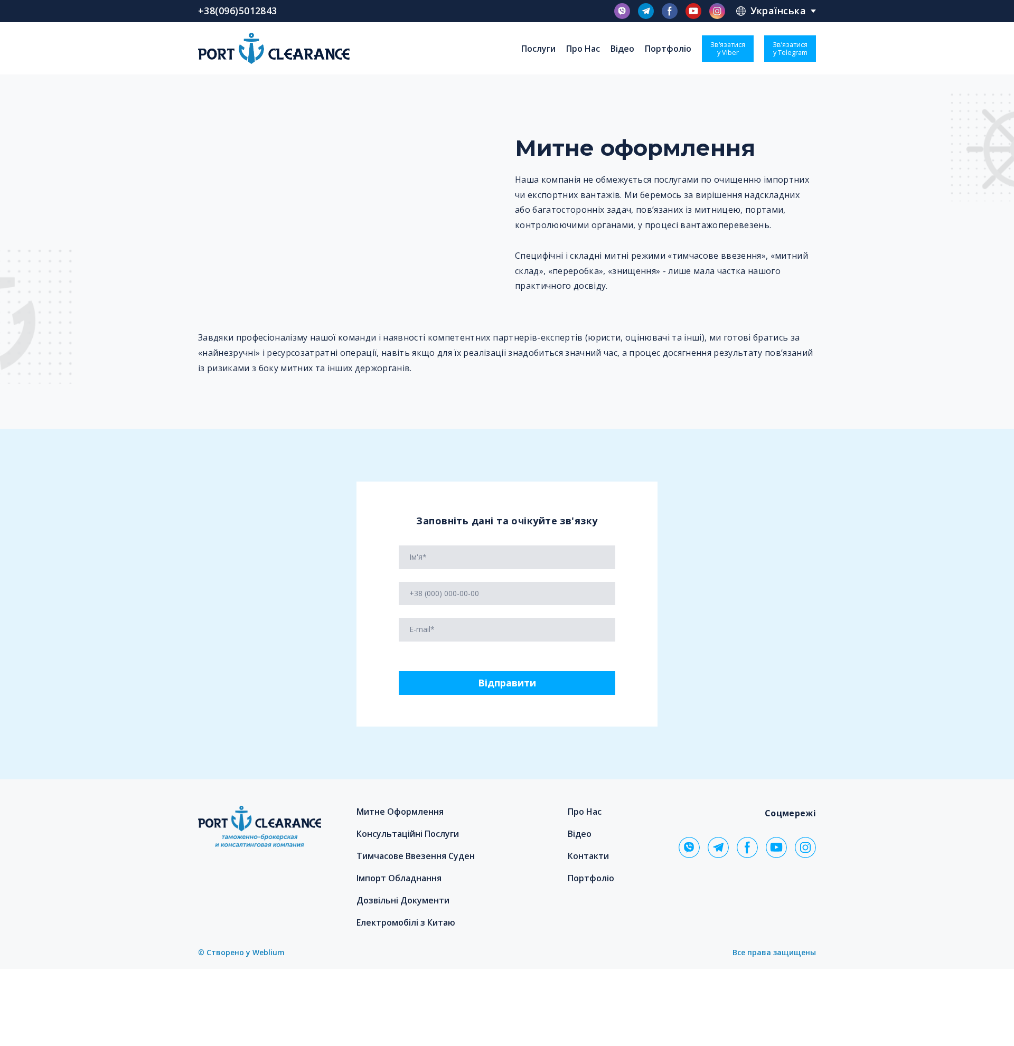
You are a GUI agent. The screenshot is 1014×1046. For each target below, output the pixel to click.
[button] (622, 11)
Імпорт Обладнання (399, 878)
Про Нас (583, 48)
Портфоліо (668, 48)
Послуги (538, 48)
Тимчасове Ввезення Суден (415, 856)
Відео (622, 48)
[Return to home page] (274, 48)
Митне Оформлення (400, 811)
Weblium (268, 952)
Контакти (588, 856)
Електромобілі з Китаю (405, 922)
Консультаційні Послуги (407, 834)
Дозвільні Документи (402, 900)
